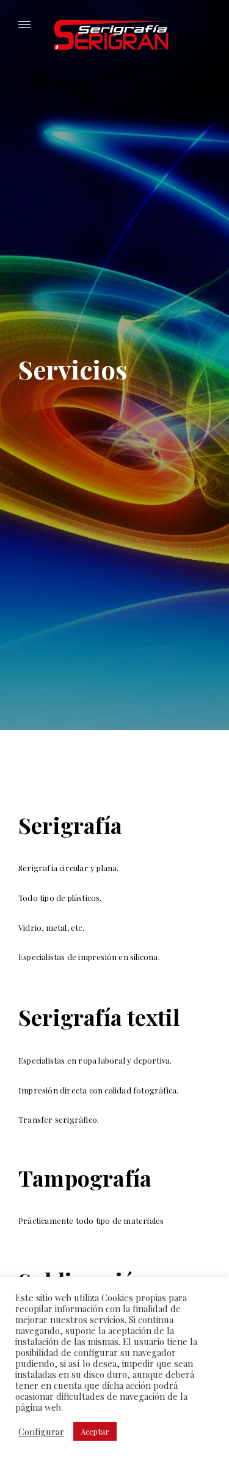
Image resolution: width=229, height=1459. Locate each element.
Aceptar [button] (95, 1431)
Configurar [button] (41, 1431)
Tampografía (84, 1177)
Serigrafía (70, 824)
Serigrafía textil (99, 1016)
